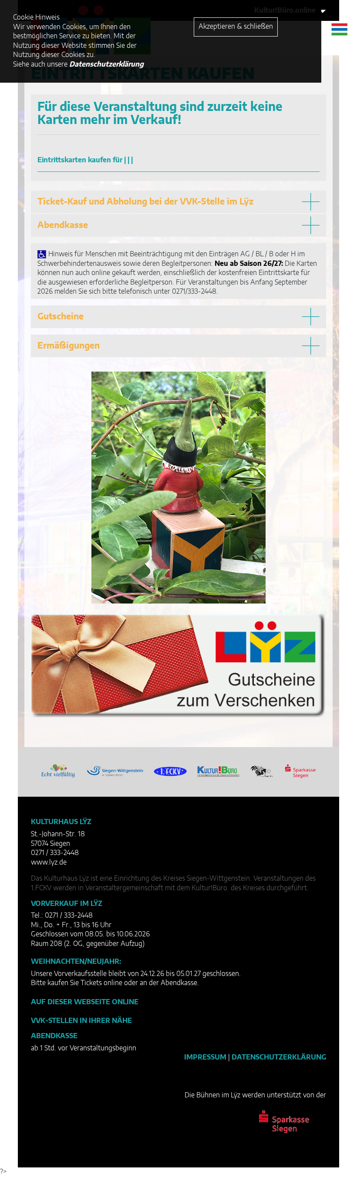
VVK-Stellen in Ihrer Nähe (81, 1020)
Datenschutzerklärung (279, 1057)
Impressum (205, 1057)
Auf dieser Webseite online (84, 1002)
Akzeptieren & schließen (236, 26)
